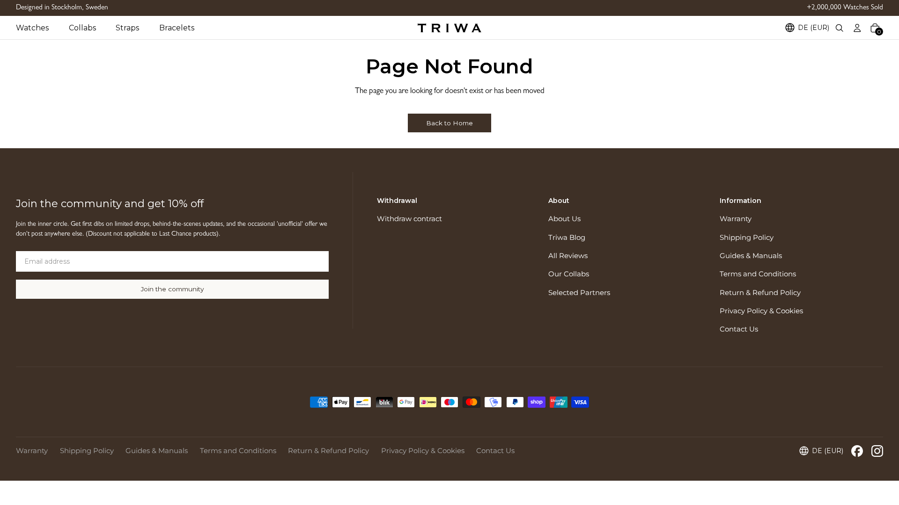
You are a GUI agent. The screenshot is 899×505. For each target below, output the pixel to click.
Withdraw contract (409, 219)
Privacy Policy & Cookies (761, 311)
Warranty (736, 219)
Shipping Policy (747, 237)
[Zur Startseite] (449, 28)
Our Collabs (568, 274)
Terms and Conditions (758, 274)
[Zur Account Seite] (857, 28)
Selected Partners (579, 293)
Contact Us (739, 329)
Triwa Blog (566, 237)
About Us (564, 219)
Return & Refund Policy (760, 293)
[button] (42, 27)
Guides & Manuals (751, 256)
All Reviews (568, 256)
